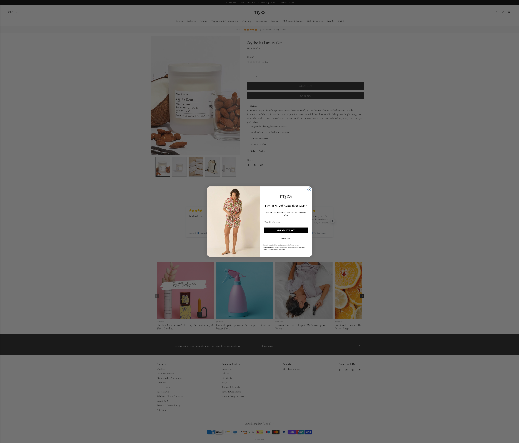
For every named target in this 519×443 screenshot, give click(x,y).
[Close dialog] (309, 189)
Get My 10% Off (286, 230)
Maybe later (285, 238)
